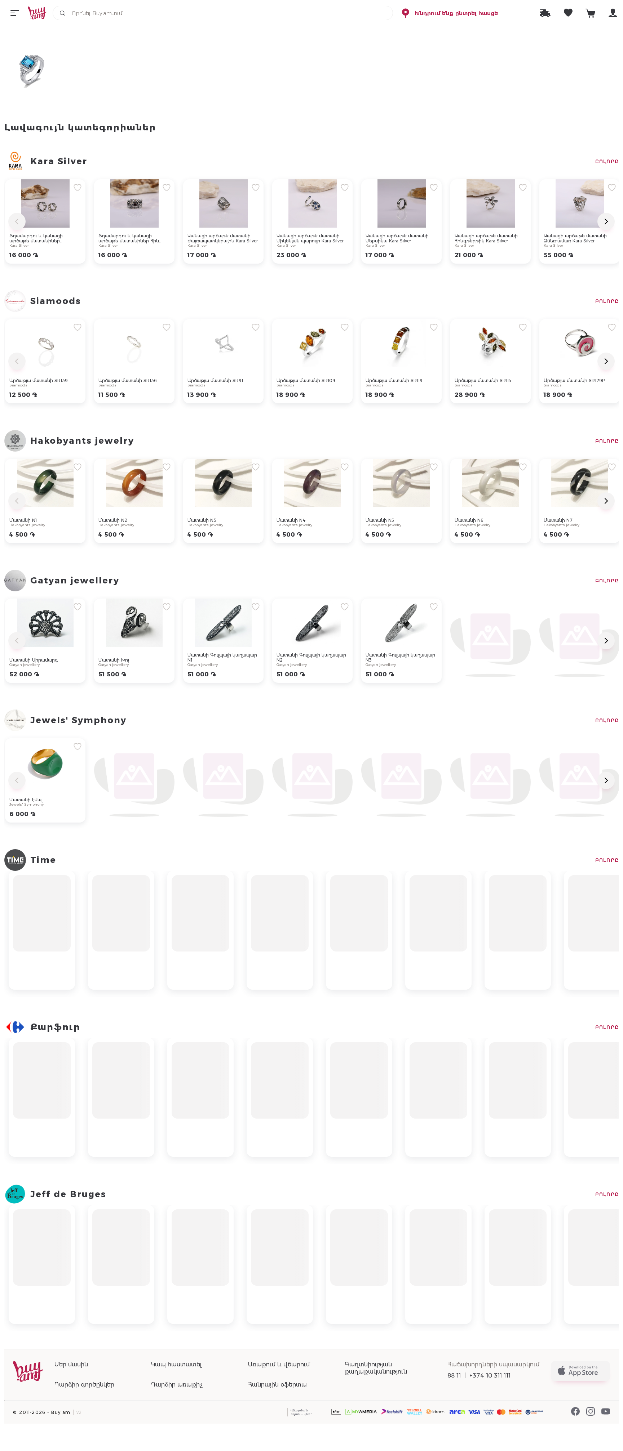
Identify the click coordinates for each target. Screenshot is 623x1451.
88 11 (454, 1375)
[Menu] (14, 13)
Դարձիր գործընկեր (84, 1384)
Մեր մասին (71, 1364)
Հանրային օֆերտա (277, 1384)
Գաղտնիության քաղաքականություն (376, 1368)
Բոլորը (607, 161)
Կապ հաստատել (176, 1364)
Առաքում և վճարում (279, 1364)
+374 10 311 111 (490, 1375)
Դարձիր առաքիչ (177, 1384)
